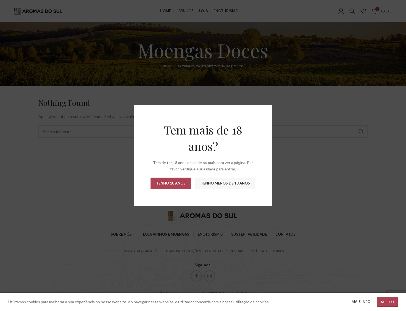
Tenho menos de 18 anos (225, 183)
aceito (387, 302)
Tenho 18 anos (171, 183)
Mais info (361, 301)
